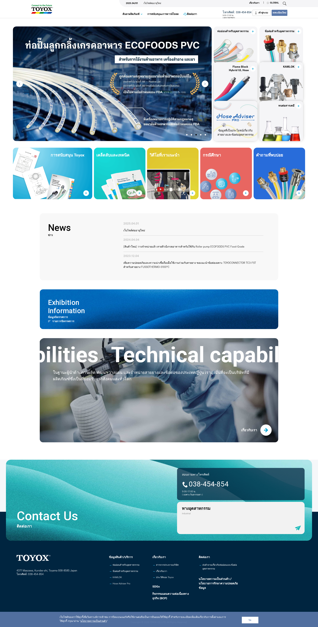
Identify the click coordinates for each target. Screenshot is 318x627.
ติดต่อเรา (192, 14)
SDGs (156, 586)
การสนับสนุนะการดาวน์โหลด (163, 14)
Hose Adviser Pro (121, 584)
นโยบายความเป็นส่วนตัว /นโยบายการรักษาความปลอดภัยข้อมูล (218, 583)
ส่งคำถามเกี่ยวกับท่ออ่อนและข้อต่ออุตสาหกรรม (219, 567)
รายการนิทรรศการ (63, 321)
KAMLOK (117, 577)
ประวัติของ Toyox (165, 577)
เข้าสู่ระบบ (263, 13)
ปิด (250, 620)
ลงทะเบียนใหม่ (279, 13)
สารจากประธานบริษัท (167, 565)
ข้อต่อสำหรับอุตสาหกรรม (125, 571)
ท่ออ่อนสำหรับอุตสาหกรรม (126, 565)
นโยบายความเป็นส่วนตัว (93, 621)
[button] (19, 84)
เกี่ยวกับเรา (254, 3)
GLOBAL (274, 3)
